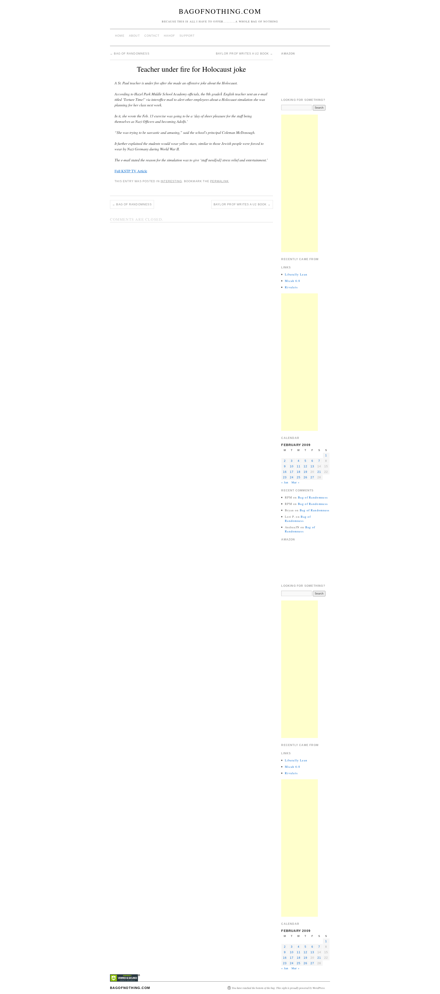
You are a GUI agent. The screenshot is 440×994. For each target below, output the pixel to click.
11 (298, 466)
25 (298, 477)
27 (312, 477)
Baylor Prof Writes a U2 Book (244, 53)
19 (305, 472)
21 (319, 472)
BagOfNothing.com (220, 11)
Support (187, 35)
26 (305, 477)
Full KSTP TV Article (131, 170)
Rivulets (291, 287)
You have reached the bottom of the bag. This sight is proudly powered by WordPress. (278, 988)
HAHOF (169, 35)
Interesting (171, 181)
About (134, 35)
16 (285, 472)
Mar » (296, 482)
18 (298, 472)
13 (312, 466)
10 (292, 466)
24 (292, 477)
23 (285, 477)
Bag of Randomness (129, 53)
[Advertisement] (299, 183)
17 (292, 472)
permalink (219, 181)
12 (305, 466)
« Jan (284, 482)
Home (119, 35)
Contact (151, 35)
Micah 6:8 (292, 281)
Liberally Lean (296, 274)
